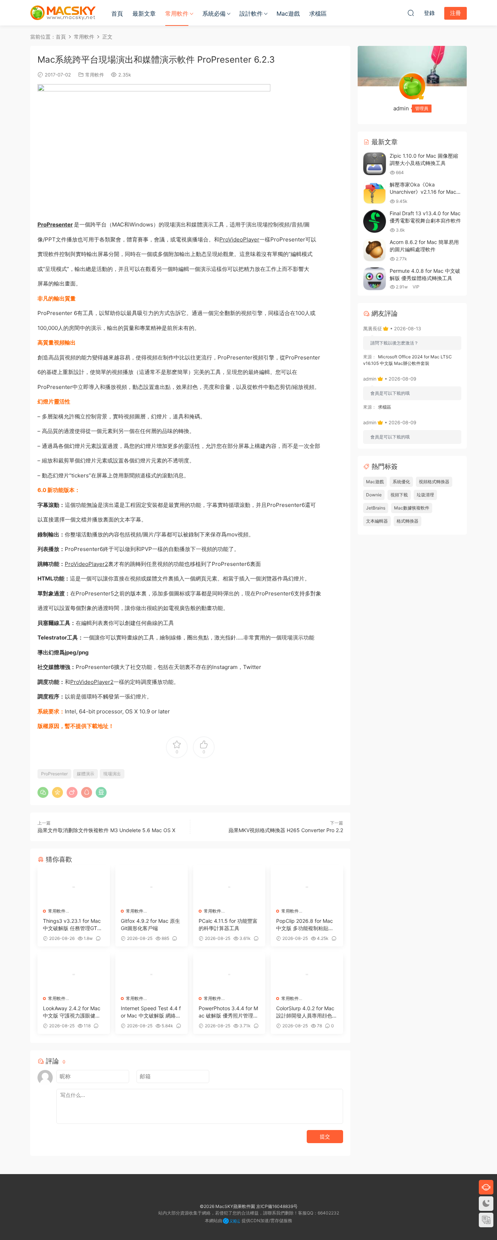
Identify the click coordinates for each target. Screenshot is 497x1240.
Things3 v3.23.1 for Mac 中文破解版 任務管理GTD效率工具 (72, 925)
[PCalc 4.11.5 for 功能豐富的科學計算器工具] (229, 887)
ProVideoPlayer (239, 239)
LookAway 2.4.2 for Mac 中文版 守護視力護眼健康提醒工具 (71, 1012)
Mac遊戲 (288, 13)
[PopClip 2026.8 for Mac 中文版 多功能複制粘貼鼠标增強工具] (307, 887)
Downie (374, 494)
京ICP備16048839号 (277, 1206)
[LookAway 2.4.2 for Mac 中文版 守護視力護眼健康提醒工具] (73, 974)
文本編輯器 (377, 521)
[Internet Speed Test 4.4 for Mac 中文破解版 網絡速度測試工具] (151, 974)
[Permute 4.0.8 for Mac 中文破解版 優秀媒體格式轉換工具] (374, 278)
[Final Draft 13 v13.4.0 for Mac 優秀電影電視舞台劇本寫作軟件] (374, 221)
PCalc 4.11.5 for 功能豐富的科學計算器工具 (228, 924)
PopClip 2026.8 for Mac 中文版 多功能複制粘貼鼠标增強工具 (305, 925)
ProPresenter (55, 224)
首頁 (117, 13)
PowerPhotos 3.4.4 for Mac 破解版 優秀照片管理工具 (228, 1012)
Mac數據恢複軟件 (411, 508)
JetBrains (375, 508)
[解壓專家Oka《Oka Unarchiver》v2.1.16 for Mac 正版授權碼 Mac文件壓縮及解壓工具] (374, 192)
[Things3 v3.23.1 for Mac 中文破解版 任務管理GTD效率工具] (73, 887)
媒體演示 (85, 773)
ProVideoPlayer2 (86, 563)
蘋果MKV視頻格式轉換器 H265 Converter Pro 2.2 (285, 830)
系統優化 (401, 481)
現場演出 (112, 773)
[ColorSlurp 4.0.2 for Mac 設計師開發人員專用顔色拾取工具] (307, 974)
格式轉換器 (407, 521)
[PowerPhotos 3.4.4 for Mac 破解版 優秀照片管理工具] (229, 974)
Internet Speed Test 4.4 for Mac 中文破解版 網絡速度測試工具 (151, 1012)
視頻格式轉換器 (434, 481)
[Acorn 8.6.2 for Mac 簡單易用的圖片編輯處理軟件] (374, 250)
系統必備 (214, 13)
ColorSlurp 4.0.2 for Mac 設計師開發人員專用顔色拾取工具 (306, 1012)
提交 (325, 1136)
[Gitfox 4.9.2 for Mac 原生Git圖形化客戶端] (151, 887)
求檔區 (318, 13)
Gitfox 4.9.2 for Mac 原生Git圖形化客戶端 (150, 924)
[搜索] (410, 12)
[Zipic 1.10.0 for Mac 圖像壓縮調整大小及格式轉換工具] (374, 163)
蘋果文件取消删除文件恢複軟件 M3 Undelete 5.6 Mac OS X (106, 830)
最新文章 (144, 13)
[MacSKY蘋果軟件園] (63, 12)
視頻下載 (399, 494)
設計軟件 (251, 13)
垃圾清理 (425, 494)
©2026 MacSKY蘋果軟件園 (227, 1206)
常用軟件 (176, 13)
